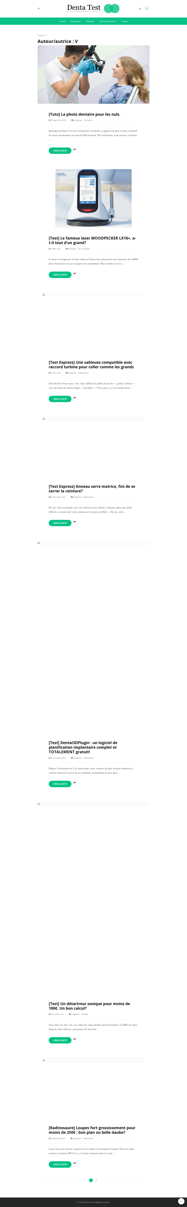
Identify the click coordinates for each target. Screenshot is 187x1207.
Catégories (90, 21)
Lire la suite (60, 150)
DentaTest (88, 1202)
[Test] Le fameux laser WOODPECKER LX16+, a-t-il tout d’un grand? (92, 240)
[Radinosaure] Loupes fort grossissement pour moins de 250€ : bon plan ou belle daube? (92, 1130)
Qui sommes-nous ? (108, 21)
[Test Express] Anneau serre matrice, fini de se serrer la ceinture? (92, 489)
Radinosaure (76, 21)
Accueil (62, 21)
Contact (125, 21)
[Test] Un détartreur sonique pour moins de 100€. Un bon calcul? (89, 1006)
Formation (88, 120)
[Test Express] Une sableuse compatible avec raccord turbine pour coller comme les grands (91, 364)
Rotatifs (85, 1014)
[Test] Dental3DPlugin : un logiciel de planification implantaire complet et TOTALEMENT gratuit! (83, 747)
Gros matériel (84, 249)
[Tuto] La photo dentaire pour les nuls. (84, 114)
